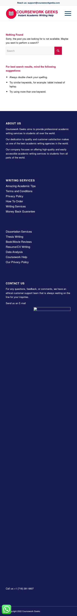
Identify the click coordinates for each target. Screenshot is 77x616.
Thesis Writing (14, 236)
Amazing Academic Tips (21, 186)
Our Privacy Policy (17, 262)
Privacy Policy (14, 196)
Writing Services (16, 206)
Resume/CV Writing (18, 247)
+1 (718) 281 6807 (24, 588)
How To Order (14, 201)
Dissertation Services (19, 231)
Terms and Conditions (19, 191)
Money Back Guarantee (20, 211)
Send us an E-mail (16, 303)
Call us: (10, 588)
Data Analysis (14, 252)
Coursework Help (16, 257)
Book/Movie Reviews (19, 242)
